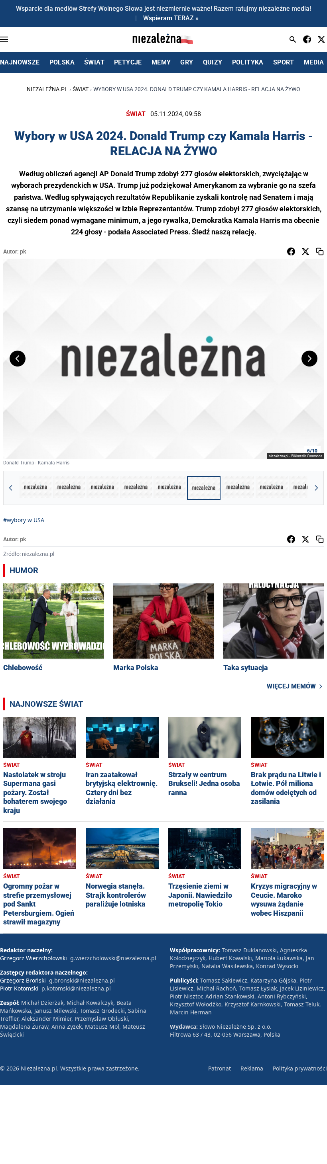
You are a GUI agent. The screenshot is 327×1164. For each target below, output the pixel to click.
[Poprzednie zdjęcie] (18, 359)
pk (23, 251)
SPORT (283, 62)
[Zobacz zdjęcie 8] (272, 488)
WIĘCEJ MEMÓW (291, 686)
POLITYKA (248, 62)
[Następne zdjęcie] (309, 359)
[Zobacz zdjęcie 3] (102, 488)
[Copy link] (320, 251)
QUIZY (213, 62)
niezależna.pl (47, 89)
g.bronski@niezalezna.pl (82, 980)
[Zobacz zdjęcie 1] (35, 488)
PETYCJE (128, 62)
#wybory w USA (23, 520)
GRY (186, 62)
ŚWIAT (94, 62)
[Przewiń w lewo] (11, 488)
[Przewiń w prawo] (316, 488)
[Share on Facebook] (291, 251)
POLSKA (62, 62)
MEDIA (314, 62)
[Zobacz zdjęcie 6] (204, 488)
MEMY (161, 62)
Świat (81, 89)
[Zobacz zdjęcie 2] (69, 488)
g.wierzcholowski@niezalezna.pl (113, 958)
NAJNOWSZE (20, 62)
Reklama (251, 1068)
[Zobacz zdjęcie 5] (169, 488)
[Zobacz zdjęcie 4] (136, 488)
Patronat (219, 1068)
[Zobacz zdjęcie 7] (238, 488)
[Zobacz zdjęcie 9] (305, 488)
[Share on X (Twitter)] (305, 251)
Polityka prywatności (300, 1068)
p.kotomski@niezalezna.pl (76, 988)
